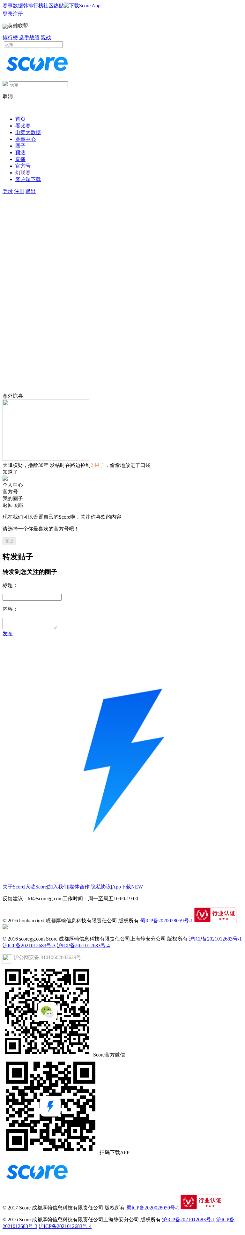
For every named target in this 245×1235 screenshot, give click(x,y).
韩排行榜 (33, 5)
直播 (20, 159)
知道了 (10, 472)
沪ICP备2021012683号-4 (83, 945)
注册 (18, 14)
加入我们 (58, 886)
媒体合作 (79, 886)
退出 (31, 191)
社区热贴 (53, 5)
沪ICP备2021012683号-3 (29, 945)
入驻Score (36, 886)
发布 (8, 633)
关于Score (13, 886)
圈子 (20, 146)
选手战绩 (29, 37)
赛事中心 (25, 139)
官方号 (23, 166)
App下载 (127, 886)
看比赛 (23, 125)
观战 (46, 37)
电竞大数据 (28, 132)
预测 (20, 152)
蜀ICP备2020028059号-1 (166, 920)
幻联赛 (23, 172)
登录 (8, 14)
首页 (20, 119)
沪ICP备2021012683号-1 (215, 938)
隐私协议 (101, 886)
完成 (9, 541)
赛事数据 (13, 5)
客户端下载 (28, 179)
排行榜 (10, 37)
